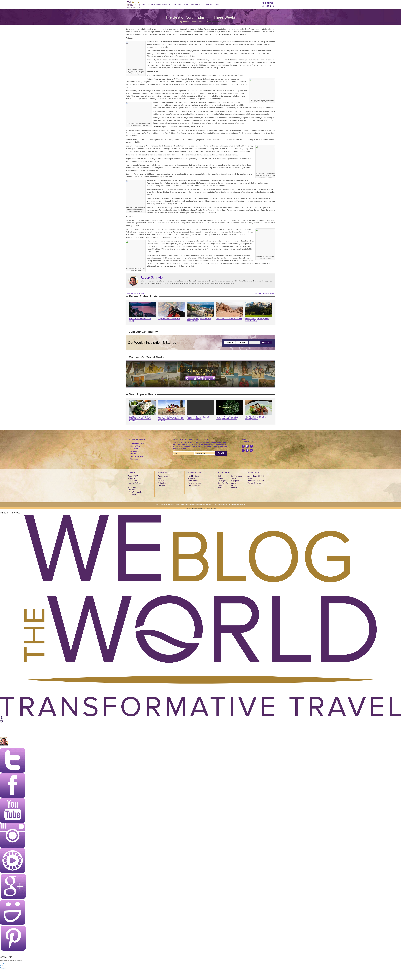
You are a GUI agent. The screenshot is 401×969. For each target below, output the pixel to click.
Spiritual (172, 4)
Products (199, 4)
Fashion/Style (163, 476)
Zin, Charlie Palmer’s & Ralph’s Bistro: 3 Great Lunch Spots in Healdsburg (140, 418)
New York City (223, 483)
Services (131, 490)
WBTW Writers (136, 456)
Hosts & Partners (134, 483)
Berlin (220, 476)
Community (132, 481)
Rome (220, 488)
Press (130, 485)
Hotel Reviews (193, 476)
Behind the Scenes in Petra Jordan (229, 319)
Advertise (131, 478)
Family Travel (135, 446)
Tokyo (233, 485)
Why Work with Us (135, 492)
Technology (162, 483)
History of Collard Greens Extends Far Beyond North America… (228, 418)
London (220, 478)
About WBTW (133, 476)
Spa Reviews (193, 481)
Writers (250, 478)
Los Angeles (222, 481)
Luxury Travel (188, 4)
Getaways (134, 451)
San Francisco (236, 476)
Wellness (134, 459)
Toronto (234, 488)
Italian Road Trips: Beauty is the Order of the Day (257, 320)
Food (180, 4)
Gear (160, 478)
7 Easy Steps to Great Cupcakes (264, 293)
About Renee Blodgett (255, 476)
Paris (220, 485)
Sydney (234, 483)
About (143, 4)
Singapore (235, 481)
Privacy (208, 504)
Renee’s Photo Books (255, 481)
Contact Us (132, 494)
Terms (214, 504)
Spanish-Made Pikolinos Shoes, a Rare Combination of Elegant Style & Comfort (171, 418)
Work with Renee (254, 483)
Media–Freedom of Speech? (135, 293)
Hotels (133, 454)
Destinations (152, 4)
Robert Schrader (189, 22)
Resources (213, 4)
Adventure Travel (137, 444)
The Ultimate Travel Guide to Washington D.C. (255, 418)
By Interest (163, 4)
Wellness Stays (194, 485)
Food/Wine (134, 449)
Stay (206, 4)
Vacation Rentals (194, 483)
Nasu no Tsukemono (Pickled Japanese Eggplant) (198, 418)
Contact (243, 504)
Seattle (233, 478)
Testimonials (222, 504)
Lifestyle (161, 481)
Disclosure (201, 504)
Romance (191, 478)
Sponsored (132, 488)
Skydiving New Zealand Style (169, 319)
